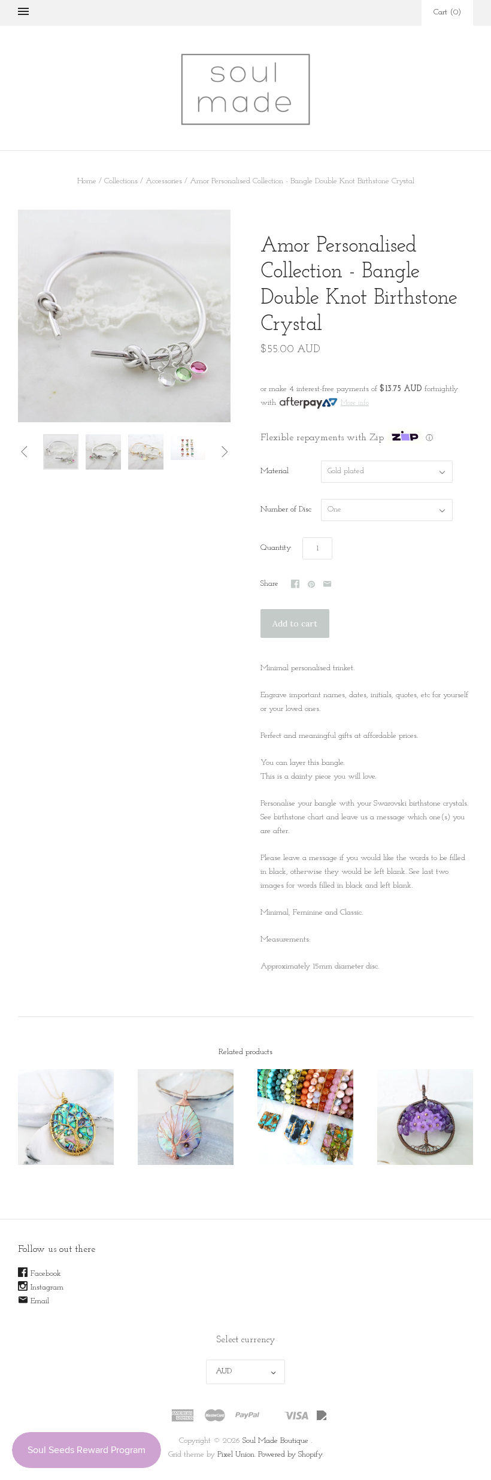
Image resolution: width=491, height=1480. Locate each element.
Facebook (46, 1273)
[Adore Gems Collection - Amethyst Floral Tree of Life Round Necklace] (425, 1117)
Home (86, 181)
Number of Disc (285, 509)
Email (40, 1301)
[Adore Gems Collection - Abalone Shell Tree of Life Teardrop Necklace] (186, 1117)
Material (274, 471)
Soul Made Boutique (275, 1440)
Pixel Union (235, 1454)
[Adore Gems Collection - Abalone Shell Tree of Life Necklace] (66, 1117)
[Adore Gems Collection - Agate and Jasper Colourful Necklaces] (305, 1117)
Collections (121, 181)
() (447, 12)
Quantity (275, 547)
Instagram (47, 1287)
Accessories (164, 181)
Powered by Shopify (290, 1454)
